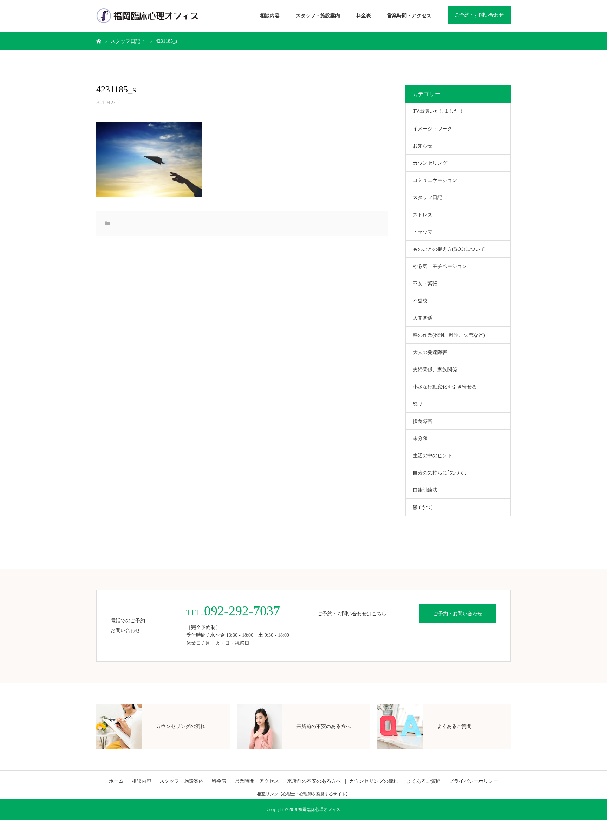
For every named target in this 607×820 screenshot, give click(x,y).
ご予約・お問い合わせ (479, 15)
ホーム (116, 781)
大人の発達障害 (430, 352)
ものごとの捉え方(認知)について (449, 249)
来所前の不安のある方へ (314, 781)
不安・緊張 (425, 283)
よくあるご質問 (423, 781)
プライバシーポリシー (473, 781)
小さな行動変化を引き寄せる (445, 386)
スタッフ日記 (427, 197)
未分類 (420, 438)
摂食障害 (422, 421)
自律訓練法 (425, 490)
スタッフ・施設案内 (318, 15)
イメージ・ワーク (432, 128)
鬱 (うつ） (424, 507)
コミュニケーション (435, 180)
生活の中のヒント (432, 455)
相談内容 (270, 15)
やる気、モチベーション (440, 266)
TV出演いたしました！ (438, 111)
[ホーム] (98, 41)
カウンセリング (430, 163)
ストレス (422, 214)
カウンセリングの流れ (373, 781)
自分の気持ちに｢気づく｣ (440, 472)
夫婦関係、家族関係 (435, 369)
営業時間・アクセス (409, 15)
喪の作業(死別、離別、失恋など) (449, 335)
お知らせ (422, 146)
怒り (418, 404)
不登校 (420, 300)
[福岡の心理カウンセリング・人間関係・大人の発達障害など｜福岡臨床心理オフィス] (147, 15)
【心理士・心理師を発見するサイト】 (314, 794)
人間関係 (422, 318)
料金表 (363, 15)
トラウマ (422, 232)
